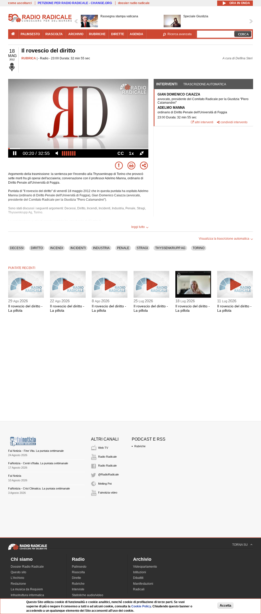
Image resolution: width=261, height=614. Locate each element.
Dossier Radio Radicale (27, 566)
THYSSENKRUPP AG (170, 248)
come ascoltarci (20, 3)
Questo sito (18, 572)
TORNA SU (240, 545)
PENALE (123, 248)
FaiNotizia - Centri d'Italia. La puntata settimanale (38, 463)
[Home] (40, 21)
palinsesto (30, 34)
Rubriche (140, 446)
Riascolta (78, 572)
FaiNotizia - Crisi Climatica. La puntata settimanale (39, 488)
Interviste (78, 589)
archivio (75, 34)
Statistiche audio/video (87, 595)
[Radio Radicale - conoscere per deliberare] (27, 550)
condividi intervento (233, 122)
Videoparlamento (145, 566)
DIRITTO (37, 248)
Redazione (18, 583)
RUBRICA (28, 58)
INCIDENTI (78, 248)
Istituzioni (139, 572)
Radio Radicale (107, 456)
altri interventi (204, 122)
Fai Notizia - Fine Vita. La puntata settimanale (36, 450)
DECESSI (16, 248)
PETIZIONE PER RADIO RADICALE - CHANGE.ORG (75, 3)
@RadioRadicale (108, 474)
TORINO (198, 248)
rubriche (97, 34)
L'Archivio (17, 578)
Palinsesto (79, 566)
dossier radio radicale (134, 3)
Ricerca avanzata (179, 34)
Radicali (139, 589)
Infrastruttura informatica (27, 595)
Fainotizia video (107, 492)
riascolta (54, 34)
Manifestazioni (143, 583)
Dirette (76, 578)
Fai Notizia (14, 475)
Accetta (225, 605)
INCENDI (56, 248)
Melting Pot (105, 483)
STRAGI (142, 248)
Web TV (103, 447)
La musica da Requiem (27, 589)
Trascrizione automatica (204, 84)
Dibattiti (138, 578)
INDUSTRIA (101, 248)
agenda (136, 34)
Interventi (166, 84)
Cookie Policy (141, 606)
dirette (117, 34)
